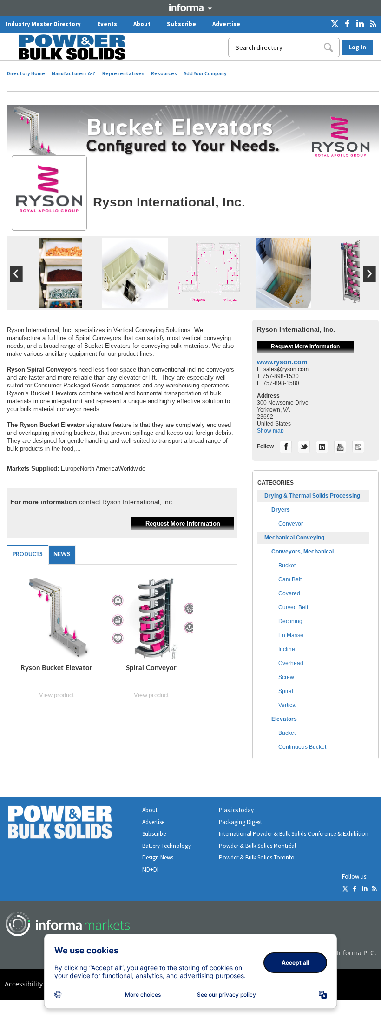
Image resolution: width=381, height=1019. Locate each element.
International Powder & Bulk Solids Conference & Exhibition (293, 834)
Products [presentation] (28, 554)
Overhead (290, 663)
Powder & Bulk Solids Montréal (257, 846)
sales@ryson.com (286, 369)
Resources (164, 73)
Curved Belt (293, 607)
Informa (190, 7)
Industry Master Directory (43, 24)
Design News (157, 857)
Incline (286, 649)
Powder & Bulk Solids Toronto (257, 857)
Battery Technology (166, 846)
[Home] (66, 47)
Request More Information (182, 523)
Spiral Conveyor (151, 668)
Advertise (226, 24)
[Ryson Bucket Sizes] (135, 305)
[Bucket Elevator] (60, 305)
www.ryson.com (282, 362)
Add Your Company (205, 73)
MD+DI (150, 869)
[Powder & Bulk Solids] (71, 824)
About (142, 24)
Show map (270, 430)
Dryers (280, 509)
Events (107, 24)
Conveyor (290, 523)
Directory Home (26, 73)
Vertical (287, 705)
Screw (286, 677)
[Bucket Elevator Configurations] (209, 305)
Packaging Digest (240, 822)
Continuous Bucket (302, 747)
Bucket (287, 565)
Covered (289, 593)
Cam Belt (290, 579)
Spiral (285, 691)
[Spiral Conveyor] (358, 305)
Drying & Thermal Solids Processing (312, 496)
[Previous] (16, 280)
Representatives (123, 73)
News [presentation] (61, 554)
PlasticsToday (236, 810)
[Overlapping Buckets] (283, 305)
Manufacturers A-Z (74, 73)
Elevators (284, 719)
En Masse (290, 635)
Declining (290, 621)
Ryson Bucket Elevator (56, 668)
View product (56, 696)
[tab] (27, 555)
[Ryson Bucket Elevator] (58, 619)
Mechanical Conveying (294, 537)
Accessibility (24, 983)
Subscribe (181, 24)
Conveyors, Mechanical (302, 551)
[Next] (369, 280)
